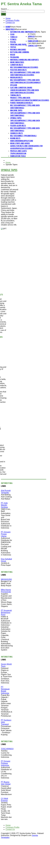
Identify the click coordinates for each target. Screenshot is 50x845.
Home (8, 18)
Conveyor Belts (16, 64)
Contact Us (10, 22)
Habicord (14, 140)
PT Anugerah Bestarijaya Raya (6, 612)
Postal (13, 42)
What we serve (21, 29)
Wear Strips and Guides (20, 143)
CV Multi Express (4, 800)
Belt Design (15, 67)
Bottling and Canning (19, 52)
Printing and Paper (18, 44)
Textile (13, 47)
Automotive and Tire (19, 32)
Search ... (5, 9)
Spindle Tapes (16, 118)
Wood (12, 54)
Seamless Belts (16, 133)
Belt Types (24, 135)
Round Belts (15, 138)
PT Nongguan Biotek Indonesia (5, 690)
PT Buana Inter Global (5, 783)
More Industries (17, 62)
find (3, 14)
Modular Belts (16, 77)
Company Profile (12, 20)
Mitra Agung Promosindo (6, 591)
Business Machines (18, 49)
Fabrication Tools (18, 156)
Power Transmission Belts (21, 102)
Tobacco (13, 37)
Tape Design (15, 113)
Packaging (14, 57)
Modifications (22, 100)
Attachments (33, 100)
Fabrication (33, 41)
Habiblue (21, 140)
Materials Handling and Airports (24, 59)
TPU (11, 153)
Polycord (29, 140)
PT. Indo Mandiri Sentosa (4, 505)
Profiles (19, 148)
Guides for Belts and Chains (22, 146)
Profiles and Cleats (18, 151)
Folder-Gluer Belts (18, 125)
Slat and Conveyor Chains (21, 87)
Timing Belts (15, 95)
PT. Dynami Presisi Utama (5, 534)
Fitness (13, 39)
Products (32, 32)
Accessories (33, 67)
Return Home (15, 27)
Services (31, 36)
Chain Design (15, 90)
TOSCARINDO (7, 749)
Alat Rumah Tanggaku (6, 492)
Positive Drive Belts (18, 70)
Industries (10, 29)
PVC (14, 153)
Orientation (21, 153)
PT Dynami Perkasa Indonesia (5, 763)
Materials (24, 67)
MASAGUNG (6, 579)
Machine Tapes (16, 110)
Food (12, 34)
